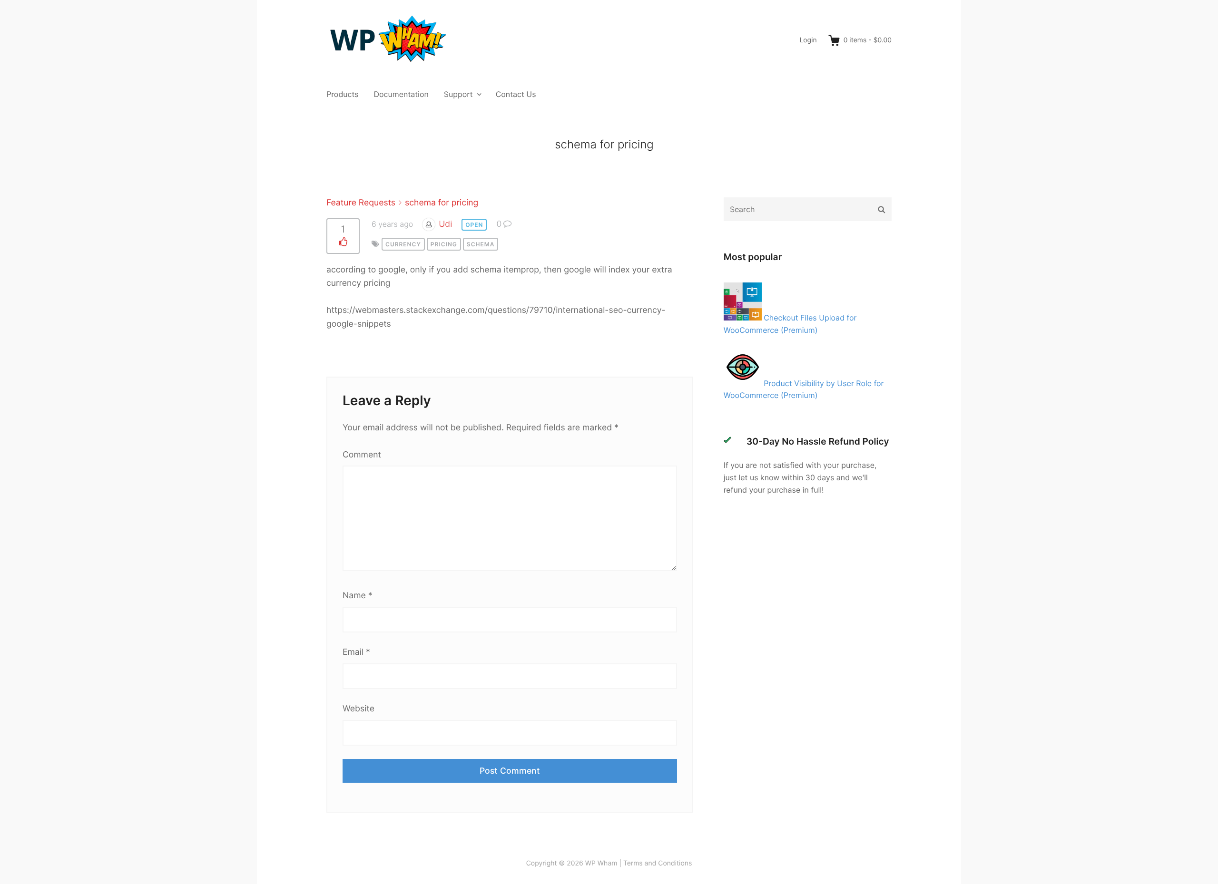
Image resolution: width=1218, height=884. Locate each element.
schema (481, 244)
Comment (362, 455)
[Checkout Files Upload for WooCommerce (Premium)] (744, 317)
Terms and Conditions (657, 863)
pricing (444, 244)
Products (342, 94)
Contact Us (516, 94)
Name (357, 596)
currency (403, 244)
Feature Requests (360, 203)
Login (807, 40)
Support (458, 94)
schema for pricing (441, 203)
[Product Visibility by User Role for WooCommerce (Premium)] (744, 383)
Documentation (401, 94)
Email (356, 652)
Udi (445, 224)
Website (358, 709)
